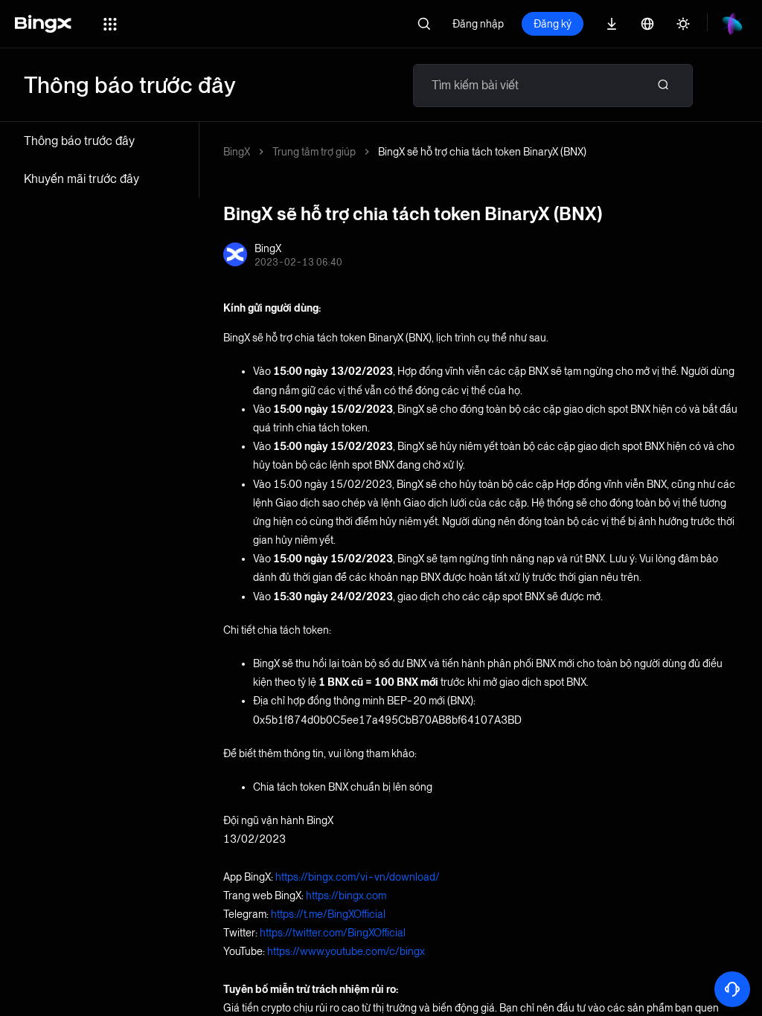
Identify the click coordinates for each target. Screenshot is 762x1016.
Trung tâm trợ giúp (314, 152)
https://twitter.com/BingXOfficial (333, 933)
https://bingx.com (346, 895)
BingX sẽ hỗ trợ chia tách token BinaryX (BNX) (482, 152)
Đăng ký (553, 24)
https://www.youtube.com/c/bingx (346, 951)
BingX (236, 152)
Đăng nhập (478, 24)
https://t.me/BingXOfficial (328, 914)
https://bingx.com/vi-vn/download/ (357, 877)
